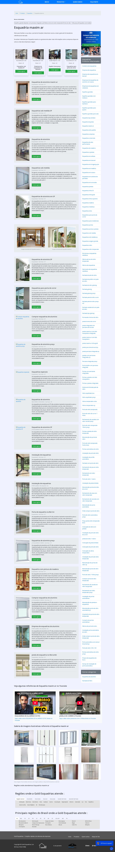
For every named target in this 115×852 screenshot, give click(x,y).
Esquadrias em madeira (89, 168)
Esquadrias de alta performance (87, 143)
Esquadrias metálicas (88, 207)
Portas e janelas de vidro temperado (89, 432)
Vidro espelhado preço (89, 397)
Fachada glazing (87, 289)
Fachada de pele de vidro (89, 275)
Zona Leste (52, 799)
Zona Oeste (37, 799)
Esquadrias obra (87, 211)
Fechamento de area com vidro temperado (89, 494)
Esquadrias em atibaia (88, 156)
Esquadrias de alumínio (89, 677)
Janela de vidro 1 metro (89, 539)
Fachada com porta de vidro (90, 463)
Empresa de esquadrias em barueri (90, 75)
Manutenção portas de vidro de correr (90, 488)
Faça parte (94, 2)
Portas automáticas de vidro (90, 449)
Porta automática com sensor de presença (91, 643)
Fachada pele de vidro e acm (90, 297)
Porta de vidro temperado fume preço (89, 444)
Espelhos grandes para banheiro (89, 103)
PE (44, 818)
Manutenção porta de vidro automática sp (90, 609)
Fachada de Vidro (87, 681)
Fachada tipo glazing (88, 313)
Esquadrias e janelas (88, 152)
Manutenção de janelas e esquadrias (89, 603)
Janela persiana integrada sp (90, 351)
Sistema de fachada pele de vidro (90, 388)
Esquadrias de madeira (89, 148)
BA (48, 818)
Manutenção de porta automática (88, 506)
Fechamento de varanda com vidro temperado (90, 500)
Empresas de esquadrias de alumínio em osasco (90, 81)
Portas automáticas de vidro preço (90, 653)
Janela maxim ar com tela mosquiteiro (89, 338)
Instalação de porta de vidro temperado (90, 558)
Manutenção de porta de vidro (89, 438)
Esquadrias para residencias (90, 221)
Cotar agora (21, 71)
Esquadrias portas (87, 225)
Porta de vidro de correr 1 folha (89, 414)
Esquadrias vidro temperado (90, 249)
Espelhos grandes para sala (90, 114)
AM (63, 818)
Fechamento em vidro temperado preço (88, 591)
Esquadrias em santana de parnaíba (90, 177)
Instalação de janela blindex (90, 483)
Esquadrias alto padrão (89, 130)
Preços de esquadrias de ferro (89, 659)
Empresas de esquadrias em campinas (90, 87)
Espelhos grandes (19, 23)
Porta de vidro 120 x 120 (89, 648)
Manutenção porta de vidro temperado (90, 569)
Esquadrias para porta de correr (89, 216)
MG (21, 818)
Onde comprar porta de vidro (90, 511)
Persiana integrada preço (89, 361)
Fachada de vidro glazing (89, 285)
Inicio (47, 2)
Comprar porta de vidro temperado (89, 579)
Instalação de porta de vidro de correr (90, 534)
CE (52, 818)
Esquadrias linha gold (88, 195)
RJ (17, 818)
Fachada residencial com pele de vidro (90, 308)
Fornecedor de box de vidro (90, 317)
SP (29, 818)
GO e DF (57, 818)
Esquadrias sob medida (85, 23)
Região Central (20, 799)
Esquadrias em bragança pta (90, 164)
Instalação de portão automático (88, 458)
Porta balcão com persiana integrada (90, 366)
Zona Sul (45, 799)
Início (69, 836)
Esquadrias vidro (87, 245)
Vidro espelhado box (88, 393)
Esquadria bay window (88, 118)
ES (25, 818)
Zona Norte (29, 799)
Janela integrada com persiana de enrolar (88, 326)
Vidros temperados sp (88, 405)
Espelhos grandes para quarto (89, 109)
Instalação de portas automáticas (88, 597)
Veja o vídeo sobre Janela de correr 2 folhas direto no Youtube (77, 718)
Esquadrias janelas (87, 186)
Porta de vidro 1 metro (89, 479)
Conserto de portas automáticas (88, 621)
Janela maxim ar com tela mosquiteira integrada (89, 332)
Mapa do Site (96, 836)
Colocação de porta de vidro (90, 547)
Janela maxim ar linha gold (90, 343)
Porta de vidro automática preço (89, 516)
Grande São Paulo (62, 799)
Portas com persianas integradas (88, 372)
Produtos (60, 2)
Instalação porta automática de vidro (90, 631)
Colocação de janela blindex (90, 543)
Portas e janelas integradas (90, 383)
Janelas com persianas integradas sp (34, 23)
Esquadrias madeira (88, 203)
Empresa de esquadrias (89, 70)
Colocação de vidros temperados (88, 552)
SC (36, 818)
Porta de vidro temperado (89, 409)
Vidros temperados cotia (89, 401)
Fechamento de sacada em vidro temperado (90, 585)
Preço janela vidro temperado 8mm (91, 522)
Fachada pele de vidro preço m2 (90, 302)
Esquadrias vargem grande (90, 241)
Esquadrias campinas (88, 134)
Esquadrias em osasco (88, 172)
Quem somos (77, 2)
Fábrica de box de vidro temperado (53, 23)
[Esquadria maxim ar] (21, 54)
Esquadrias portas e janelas (90, 229)
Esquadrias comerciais (88, 138)
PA (66, 818)
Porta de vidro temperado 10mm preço (89, 426)
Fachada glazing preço (88, 293)
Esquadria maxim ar (88, 126)
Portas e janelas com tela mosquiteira (89, 378)
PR (32, 818)
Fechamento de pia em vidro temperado (90, 468)
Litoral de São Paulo (73, 799)
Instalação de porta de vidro (90, 453)
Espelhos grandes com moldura (89, 97)
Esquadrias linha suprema (89, 199)
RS (40, 818)
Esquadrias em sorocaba (89, 182)
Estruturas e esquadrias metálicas (89, 254)
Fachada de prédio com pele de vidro (90, 280)
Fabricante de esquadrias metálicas (89, 270)
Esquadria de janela (88, 122)
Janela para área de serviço (90, 347)
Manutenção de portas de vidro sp (89, 563)
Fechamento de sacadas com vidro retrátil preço (90, 420)
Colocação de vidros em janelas (89, 528)
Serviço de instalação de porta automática (89, 665)
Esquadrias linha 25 (88, 190)
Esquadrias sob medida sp (89, 237)
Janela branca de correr (89, 321)
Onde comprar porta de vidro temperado (90, 637)
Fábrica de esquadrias (88, 265)
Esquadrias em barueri (89, 160)
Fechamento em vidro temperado (88, 474)
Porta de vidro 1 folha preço (71, 23)
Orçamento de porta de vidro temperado (90, 615)
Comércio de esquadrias (89, 66)
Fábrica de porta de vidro (89, 626)
